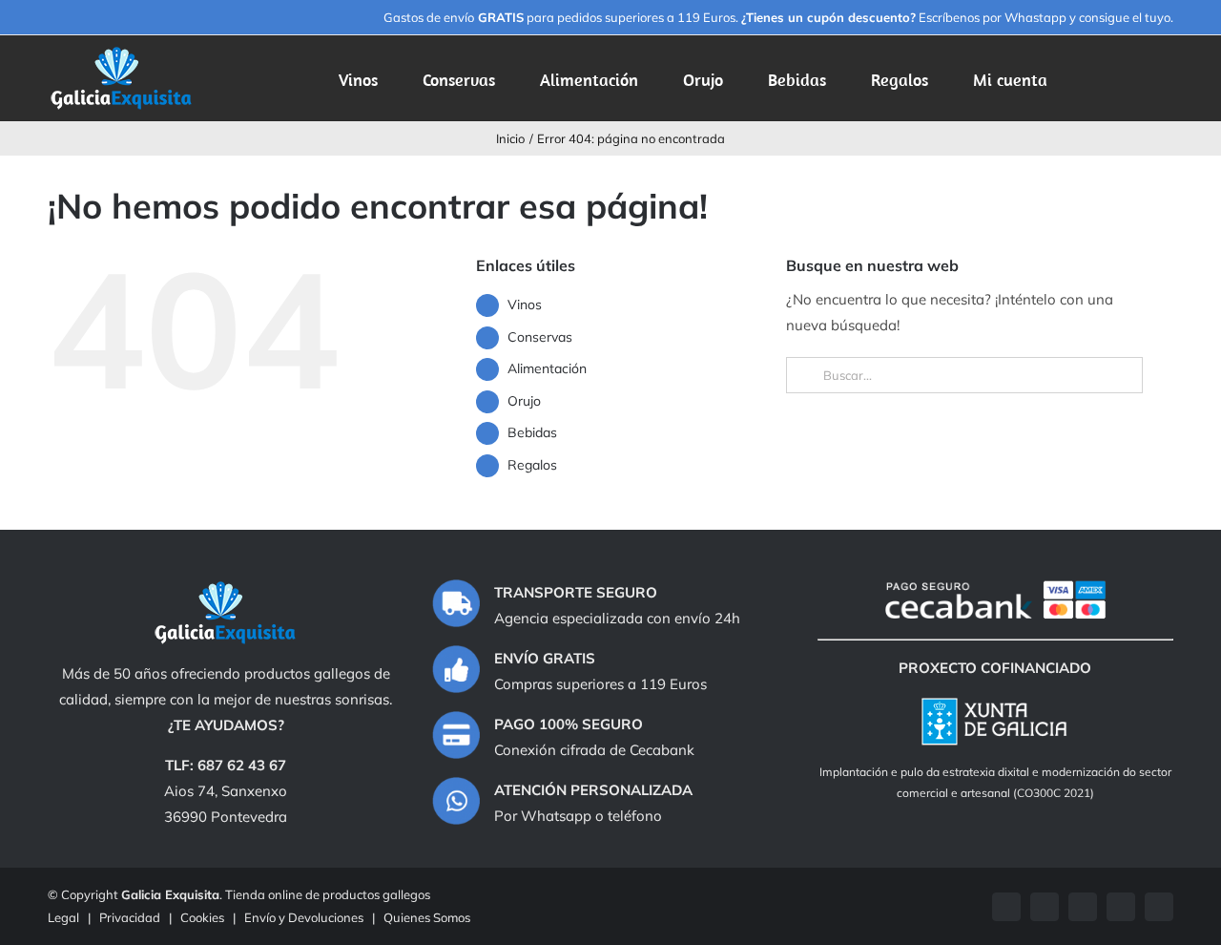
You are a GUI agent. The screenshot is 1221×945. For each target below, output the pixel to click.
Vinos (524, 304)
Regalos (532, 464)
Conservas (539, 337)
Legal (63, 917)
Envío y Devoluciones (303, 917)
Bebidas (532, 432)
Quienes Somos (426, 917)
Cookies (202, 917)
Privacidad (129, 917)
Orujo (524, 401)
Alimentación (547, 368)
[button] (1143, 78)
